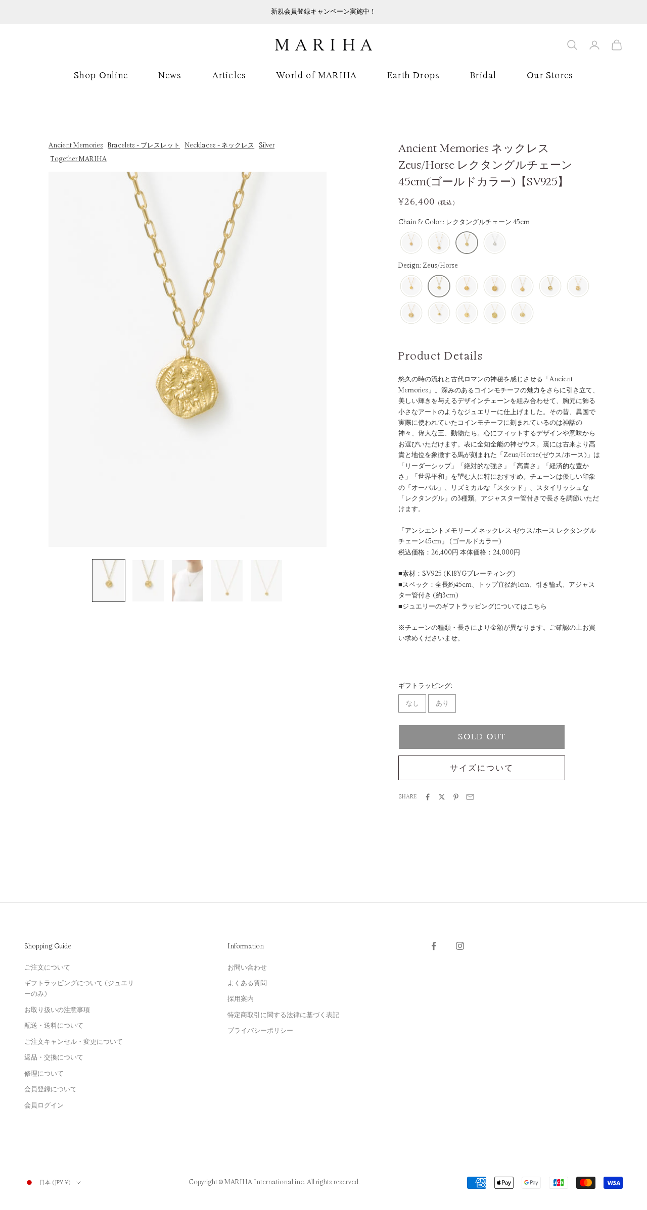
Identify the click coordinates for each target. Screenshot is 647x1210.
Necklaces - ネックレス (219, 145)
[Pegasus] (550, 286)
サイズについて (481, 768)
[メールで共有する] (470, 797)
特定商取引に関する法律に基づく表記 (283, 1015)
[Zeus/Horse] (439, 286)
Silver (266, 145)
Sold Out (482, 737)
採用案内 (240, 999)
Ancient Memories (76, 145)
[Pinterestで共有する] (456, 797)
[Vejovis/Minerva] (494, 313)
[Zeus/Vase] (411, 286)
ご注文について (47, 968)
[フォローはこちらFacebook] (434, 946)
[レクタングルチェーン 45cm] (467, 243)
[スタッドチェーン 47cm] (411, 243)
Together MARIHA (79, 159)
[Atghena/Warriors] (411, 313)
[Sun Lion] (494, 286)
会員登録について (50, 1089)
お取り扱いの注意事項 (57, 1010)
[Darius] (467, 286)
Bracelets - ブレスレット (144, 145)
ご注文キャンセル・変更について (73, 1042)
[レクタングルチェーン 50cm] (494, 243)
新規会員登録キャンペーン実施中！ (323, 12)
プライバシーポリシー (260, 1031)
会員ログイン (44, 1105)
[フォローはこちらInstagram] (460, 946)
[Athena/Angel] (578, 286)
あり (442, 703)
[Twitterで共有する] (442, 797)
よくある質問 (247, 983)
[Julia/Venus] (467, 313)
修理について (44, 1074)
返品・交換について (53, 1057)
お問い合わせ (247, 968)
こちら (537, 606)
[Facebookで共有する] (428, 797)
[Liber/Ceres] (522, 313)
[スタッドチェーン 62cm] (439, 243)
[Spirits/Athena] (439, 313)
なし (412, 703)
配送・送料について (53, 1026)
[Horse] (522, 286)
